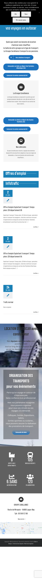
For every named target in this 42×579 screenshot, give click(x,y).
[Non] (39, 12)
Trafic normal (8, 302)
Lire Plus (35, 227)
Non (26, 14)
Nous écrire (21, 519)
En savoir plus (21, 20)
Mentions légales (28, 543)
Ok (16, 14)
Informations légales (18, 543)
